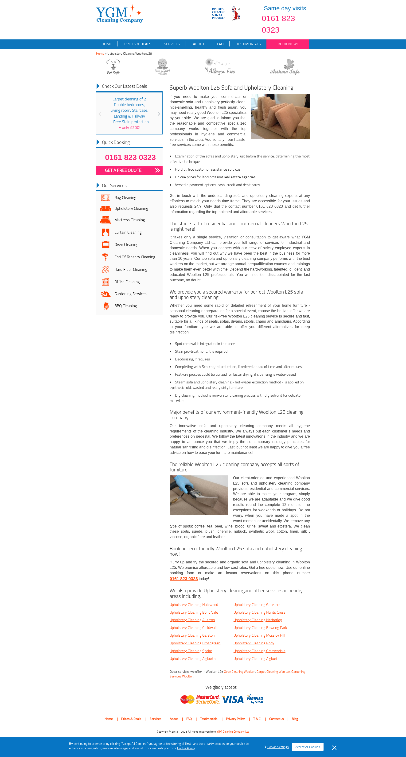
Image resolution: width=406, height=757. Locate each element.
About (198, 43)
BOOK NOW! (288, 43)
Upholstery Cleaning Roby (254, 643)
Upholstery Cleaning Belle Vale (194, 612)
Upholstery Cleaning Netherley (258, 619)
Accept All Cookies (307, 747)
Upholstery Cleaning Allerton (192, 619)
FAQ (220, 43)
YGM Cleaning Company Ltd (233, 732)
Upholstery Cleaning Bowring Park (260, 627)
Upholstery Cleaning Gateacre (257, 604)
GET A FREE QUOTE (123, 170)
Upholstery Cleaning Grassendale (259, 650)
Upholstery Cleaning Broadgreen (195, 643)
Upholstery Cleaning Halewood (194, 604)
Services (171, 43)
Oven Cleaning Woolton (239, 671)
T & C (257, 718)
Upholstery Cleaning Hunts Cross (259, 612)
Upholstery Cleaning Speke (191, 650)
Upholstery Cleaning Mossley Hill (259, 635)
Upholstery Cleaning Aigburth (193, 658)
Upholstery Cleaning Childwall (193, 627)
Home (107, 43)
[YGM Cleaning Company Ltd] (120, 13)
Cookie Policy (186, 748)
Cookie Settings (278, 747)
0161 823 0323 (278, 24)
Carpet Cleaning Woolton (273, 671)
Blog (295, 718)
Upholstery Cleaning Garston (192, 635)
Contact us (276, 718)
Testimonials (248, 43)
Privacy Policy (235, 718)
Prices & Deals (137, 43)
